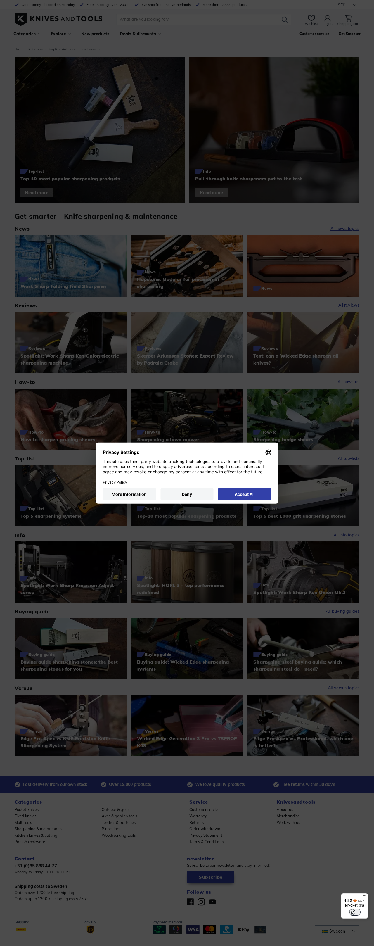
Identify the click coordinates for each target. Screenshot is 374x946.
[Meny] (364, 896)
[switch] (355, 912)
